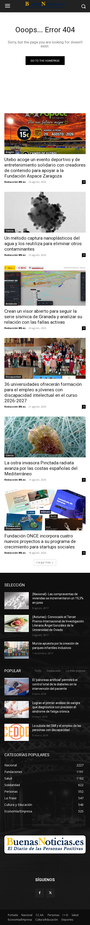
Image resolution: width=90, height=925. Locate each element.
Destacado (54, 670)
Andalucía (11, 303)
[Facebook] (39, 893)
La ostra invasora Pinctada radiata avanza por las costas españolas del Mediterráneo (41, 468)
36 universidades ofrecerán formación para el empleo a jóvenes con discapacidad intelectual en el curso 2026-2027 (43, 392)
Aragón (10, 152)
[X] (50, 893)
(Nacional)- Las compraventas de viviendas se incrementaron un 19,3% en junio (57, 598)
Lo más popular (76, 670)
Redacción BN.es (15, 181)
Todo (38, 670)
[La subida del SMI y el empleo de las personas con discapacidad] (16, 732)
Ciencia (10, 230)
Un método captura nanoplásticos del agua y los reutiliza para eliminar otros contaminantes (43, 243)
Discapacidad (13, 376)
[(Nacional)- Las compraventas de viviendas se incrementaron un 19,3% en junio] (16, 600)
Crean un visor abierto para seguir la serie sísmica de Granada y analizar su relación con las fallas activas (43, 317)
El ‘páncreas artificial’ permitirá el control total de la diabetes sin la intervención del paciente (55, 684)
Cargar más (43, 562)
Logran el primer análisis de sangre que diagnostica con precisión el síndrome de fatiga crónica (56, 707)
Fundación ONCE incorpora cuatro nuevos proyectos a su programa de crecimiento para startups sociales (40, 541)
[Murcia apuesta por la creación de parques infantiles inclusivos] (16, 650)
